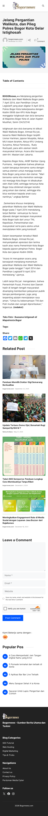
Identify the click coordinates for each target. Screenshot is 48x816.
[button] (43, 6)
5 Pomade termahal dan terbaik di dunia (25, 665)
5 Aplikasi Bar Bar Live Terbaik (24, 674)
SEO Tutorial (8, 743)
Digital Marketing (10, 751)
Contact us (7, 772)
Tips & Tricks (8, 755)
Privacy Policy (9, 776)
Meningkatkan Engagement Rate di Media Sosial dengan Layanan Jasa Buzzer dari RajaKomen (23, 520)
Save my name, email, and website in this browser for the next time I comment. (24, 598)
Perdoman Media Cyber (13, 780)
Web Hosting (8, 747)
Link (36, 39)
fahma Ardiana (8, 432)
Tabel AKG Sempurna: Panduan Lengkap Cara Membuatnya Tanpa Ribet (23, 480)
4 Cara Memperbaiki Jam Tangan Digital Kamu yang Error (25, 656)
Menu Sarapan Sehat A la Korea (24, 683)
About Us (7, 768)
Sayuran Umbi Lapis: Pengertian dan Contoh (26, 692)
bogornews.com (15, 39)
